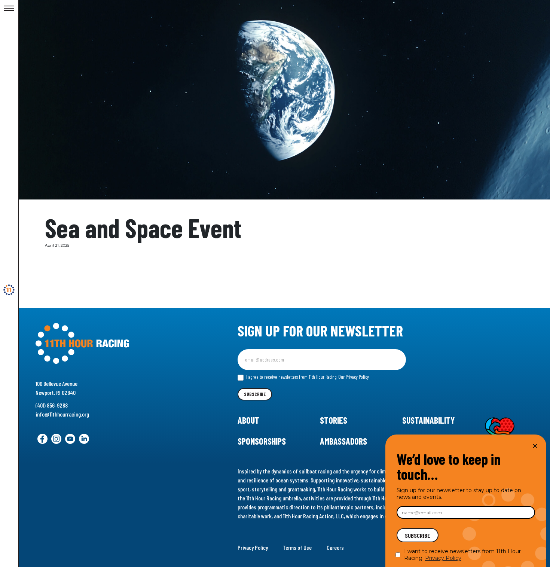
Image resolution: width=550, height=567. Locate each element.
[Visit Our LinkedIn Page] (84, 439)
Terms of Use (297, 547)
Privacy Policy (253, 547)
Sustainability (428, 420)
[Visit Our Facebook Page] (42, 439)
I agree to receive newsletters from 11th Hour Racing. (307, 377)
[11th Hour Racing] (9, 290)
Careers (335, 547)
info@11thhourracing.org (62, 414)
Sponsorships (262, 441)
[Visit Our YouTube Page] (70, 439)
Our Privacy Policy (353, 377)
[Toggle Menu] (9, 9)
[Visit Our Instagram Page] (56, 439)
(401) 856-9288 (52, 405)
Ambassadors (343, 441)
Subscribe (255, 394)
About (248, 420)
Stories (333, 420)
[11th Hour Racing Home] (114, 344)
